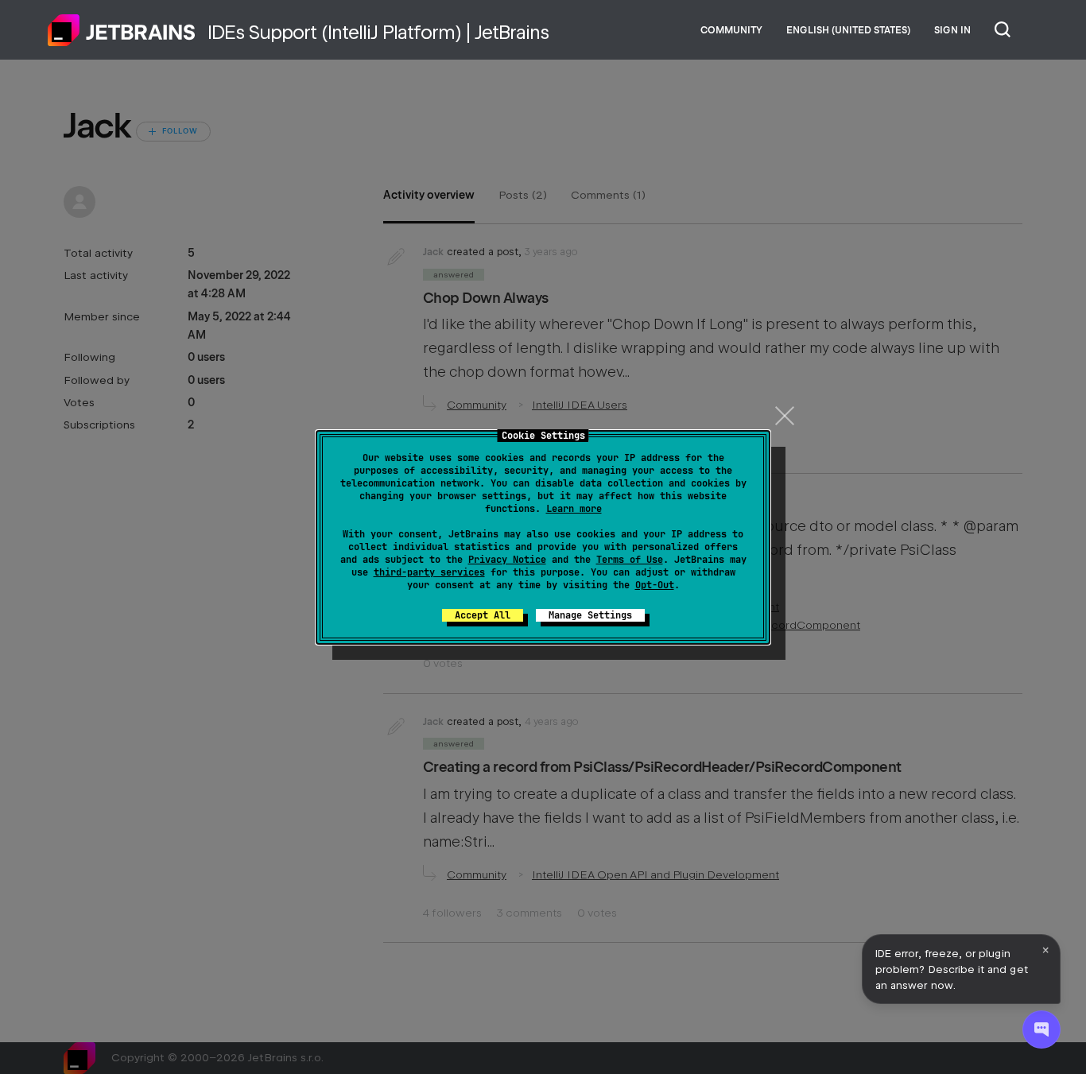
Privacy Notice (507, 559)
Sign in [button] (952, 30)
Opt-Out (654, 585)
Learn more (574, 508)
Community (731, 30)
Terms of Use (629, 559)
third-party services (429, 572)
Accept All (482, 615)
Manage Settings (590, 615)
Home (122, 30)
